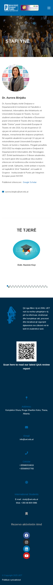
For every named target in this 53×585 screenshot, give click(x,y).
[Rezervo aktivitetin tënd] (26, 512)
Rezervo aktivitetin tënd (26, 524)
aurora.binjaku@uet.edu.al (16, 192)
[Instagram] (26, 542)
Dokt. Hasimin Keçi (27, 265)
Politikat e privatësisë (11, 580)
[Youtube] (26, 555)
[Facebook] (26, 535)
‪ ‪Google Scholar (29, 182)
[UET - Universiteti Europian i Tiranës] (11, 8)
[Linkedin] (26, 548)
